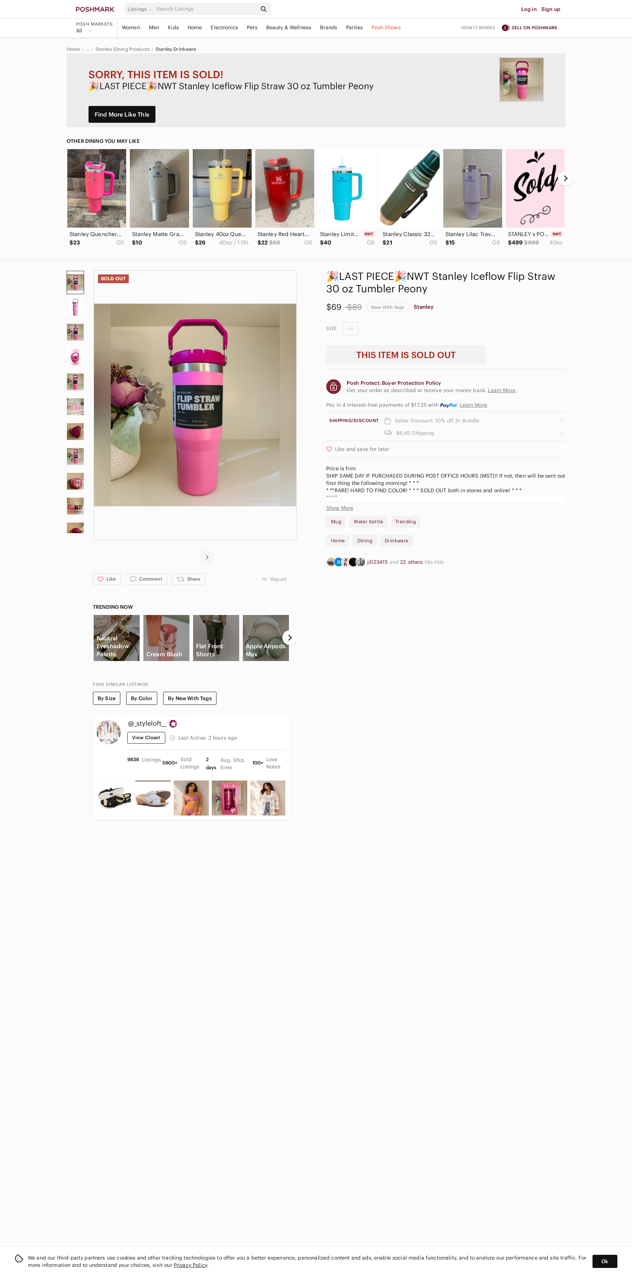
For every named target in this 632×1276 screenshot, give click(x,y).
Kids (173, 27)
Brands (328, 27)
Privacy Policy (190, 1265)
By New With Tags (189, 698)
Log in (529, 9)
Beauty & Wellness (289, 27)
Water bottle (368, 522)
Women (131, 27)
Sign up (550, 9)
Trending (405, 522)
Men (154, 27)
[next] (565, 178)
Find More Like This (122, 114)
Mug (336, 522)
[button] (141, 9)
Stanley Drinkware (175, 49)
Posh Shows (386, 27)
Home (195, 27)
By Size (107, 698)
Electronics (224, 27)
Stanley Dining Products (122, 49)
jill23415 (378, 562)
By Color (142, 698)
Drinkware (397, 541)
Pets (252, 27)
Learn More (473, 405)
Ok (604, 1261)
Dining (364, 541)
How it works (478, 27)
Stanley (424, 306)
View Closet (146, 737)
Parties (354, 27)
